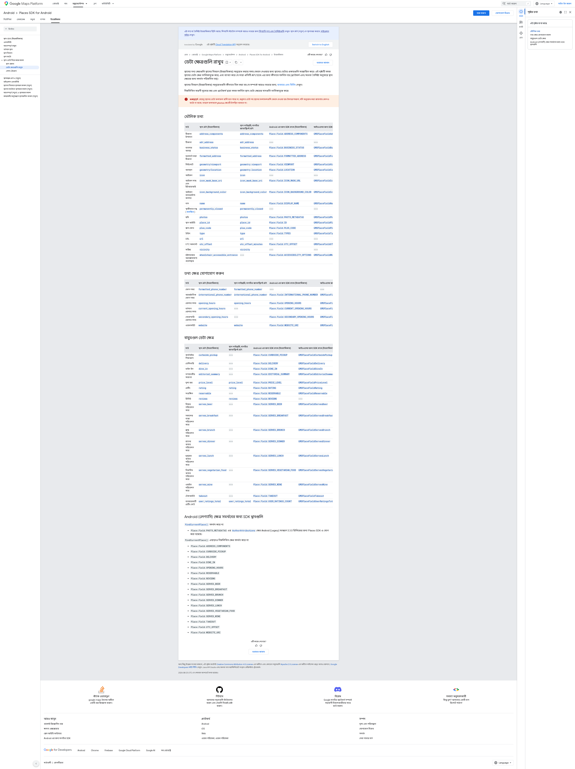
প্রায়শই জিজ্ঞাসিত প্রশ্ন (53, 724)
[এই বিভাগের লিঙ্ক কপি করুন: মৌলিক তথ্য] (206, 117)
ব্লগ (95, 3)
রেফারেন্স (21, 19)
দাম (65, 3)
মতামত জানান (323, 62)
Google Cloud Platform (129, 750)
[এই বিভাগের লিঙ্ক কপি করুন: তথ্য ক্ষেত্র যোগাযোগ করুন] (227, 274)
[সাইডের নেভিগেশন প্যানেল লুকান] (36, 764)
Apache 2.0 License (289, 664)
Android (9, 13)
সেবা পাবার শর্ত (366, 738)
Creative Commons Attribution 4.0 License (235, 664)
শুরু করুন (481, 13)
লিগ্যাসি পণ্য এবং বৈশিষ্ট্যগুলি (271, 31)
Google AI (150, 750)
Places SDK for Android (35, 13)
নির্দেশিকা (7, 19)
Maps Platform (32, 4)
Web (204, 733)
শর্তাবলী (47, 763)
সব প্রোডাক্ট (166, 750)
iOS (203, 728)
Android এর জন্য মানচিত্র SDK (57, 738)
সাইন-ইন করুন (564, 3)
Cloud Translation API (225, 44)
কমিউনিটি (106, 3)
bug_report (560, 12)
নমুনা (32, 19)
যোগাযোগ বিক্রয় (502, 13)
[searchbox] (20, 29)
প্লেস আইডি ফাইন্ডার (53, 733)
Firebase (109, 750)
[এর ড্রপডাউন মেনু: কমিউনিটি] (114, 3)
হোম (186, 55)
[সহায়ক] (326, 54)
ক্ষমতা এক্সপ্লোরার (51, 728)
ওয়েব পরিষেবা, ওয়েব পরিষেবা (215, 738)
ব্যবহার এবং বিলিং (286, 84)
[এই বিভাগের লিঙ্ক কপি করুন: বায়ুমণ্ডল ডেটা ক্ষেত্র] (217, 338)
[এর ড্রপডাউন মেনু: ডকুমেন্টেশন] (87, 3)
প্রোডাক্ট (56, 3)
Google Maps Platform (211, 55)
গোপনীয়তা (58, 763)
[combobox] (516, 3)
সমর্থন (362, 733)
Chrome (95, 750)
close (570, 12)
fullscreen (565, 12)
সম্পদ (42, 19)
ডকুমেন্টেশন (78, 3)
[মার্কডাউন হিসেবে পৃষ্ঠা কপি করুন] (236, 62)
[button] (19, 60)
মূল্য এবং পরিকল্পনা (367, 724)
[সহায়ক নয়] (330, 54)
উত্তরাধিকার (55, 19)
